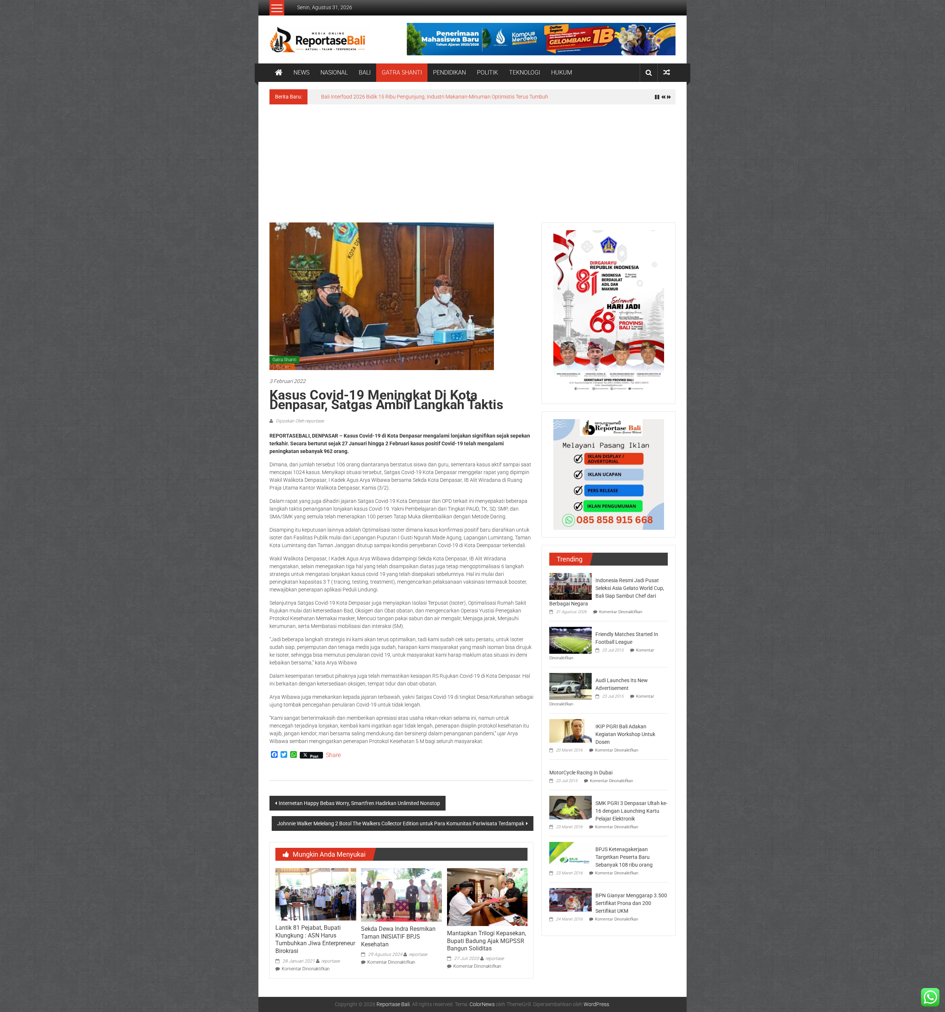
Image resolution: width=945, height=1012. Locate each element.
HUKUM (561, 72)
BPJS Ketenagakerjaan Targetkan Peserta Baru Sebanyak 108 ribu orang (624, 857)
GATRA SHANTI (402, 72)
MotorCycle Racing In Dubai (580, 773)
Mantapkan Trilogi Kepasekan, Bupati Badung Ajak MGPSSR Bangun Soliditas (486, 941)
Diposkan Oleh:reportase (299, 421)
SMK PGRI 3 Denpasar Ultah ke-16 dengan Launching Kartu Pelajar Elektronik (631, 811)
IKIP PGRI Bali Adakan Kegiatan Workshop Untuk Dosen (625, 734)
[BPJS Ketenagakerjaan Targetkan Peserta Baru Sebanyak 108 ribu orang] (570, 853)
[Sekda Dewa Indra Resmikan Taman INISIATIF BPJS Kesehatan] (401, 894)
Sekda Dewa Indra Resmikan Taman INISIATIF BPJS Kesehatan (398, 936)
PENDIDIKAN (449, 72)
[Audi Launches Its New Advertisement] (570, 686)
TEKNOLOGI (524, 72)
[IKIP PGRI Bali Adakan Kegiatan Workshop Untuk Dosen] (570, 730)
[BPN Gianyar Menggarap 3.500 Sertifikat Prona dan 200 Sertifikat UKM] (570, 899)
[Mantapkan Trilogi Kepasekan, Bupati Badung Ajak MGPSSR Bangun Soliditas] (487, 896)
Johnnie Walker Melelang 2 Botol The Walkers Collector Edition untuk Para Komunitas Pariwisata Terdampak (400, 823)
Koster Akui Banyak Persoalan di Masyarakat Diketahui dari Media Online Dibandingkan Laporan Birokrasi (441, 97)
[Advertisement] (472, 159)
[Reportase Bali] (278, 72)
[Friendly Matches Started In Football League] (570, 640)
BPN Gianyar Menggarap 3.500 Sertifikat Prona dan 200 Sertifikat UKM (631, 903)
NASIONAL (334, 72)
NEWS (301, 72)
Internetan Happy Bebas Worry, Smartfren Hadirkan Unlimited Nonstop (359, 803)
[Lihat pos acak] (666, 72)
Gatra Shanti (284, 359)
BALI (365, 72)
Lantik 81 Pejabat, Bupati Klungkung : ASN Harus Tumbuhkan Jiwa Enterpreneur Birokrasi (315, 939)
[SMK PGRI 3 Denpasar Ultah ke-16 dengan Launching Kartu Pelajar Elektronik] (570, 807)
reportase (330, 961)
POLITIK (487, 72)
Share (333, 755)
